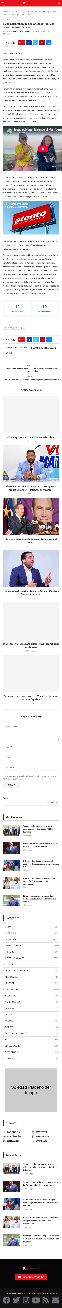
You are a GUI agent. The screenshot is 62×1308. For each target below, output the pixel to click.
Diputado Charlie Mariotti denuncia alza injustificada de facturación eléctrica (31, 593)
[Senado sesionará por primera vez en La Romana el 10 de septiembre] (11, 848)
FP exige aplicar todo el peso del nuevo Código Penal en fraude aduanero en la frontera (40, 899)
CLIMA (32, 927)
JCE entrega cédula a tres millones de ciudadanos (31, 437)
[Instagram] (26, 1300)
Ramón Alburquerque (14, 328)
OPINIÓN (32, 1008)
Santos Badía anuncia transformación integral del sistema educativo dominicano (39, 881)
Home (5, 11)
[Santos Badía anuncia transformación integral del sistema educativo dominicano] (11, 883)
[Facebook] (6, 1300)
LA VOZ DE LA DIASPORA (32, 970)
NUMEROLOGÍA (32, 1002)
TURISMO (32, 1058)
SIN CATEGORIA (32, 1046)
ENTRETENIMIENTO (32, 945)
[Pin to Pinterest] (42, 42)
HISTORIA (32, 952)
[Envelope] (55, 1300)
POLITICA (18, 11)
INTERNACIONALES (32, 958)
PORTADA (32, 1027)
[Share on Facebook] (29, 42)
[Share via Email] (48, 42)
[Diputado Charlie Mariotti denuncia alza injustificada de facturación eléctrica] (31, 568)
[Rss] (45, 1300)
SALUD (32, 1039)
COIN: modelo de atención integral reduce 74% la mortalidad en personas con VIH (41, 864)
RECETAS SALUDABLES (32, 1033)
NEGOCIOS (32, 995)
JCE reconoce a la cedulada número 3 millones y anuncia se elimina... (31, 645)
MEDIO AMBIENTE (32, 977)
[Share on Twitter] (35, 42)
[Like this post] (22, 42)
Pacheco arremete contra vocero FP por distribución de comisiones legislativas (31, 698)
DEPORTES (32, 933)
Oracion (32, 1014)
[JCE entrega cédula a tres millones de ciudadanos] (31, 414)
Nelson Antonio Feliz (22, 31)
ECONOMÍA (32, 939)
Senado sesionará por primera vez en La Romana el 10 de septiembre (40, 845)
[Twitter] (16, 1300)
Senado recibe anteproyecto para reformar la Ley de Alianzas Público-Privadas (38, 829)
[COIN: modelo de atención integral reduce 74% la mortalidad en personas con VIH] (11, 865)
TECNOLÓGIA (32, 1052)
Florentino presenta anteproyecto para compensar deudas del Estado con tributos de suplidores (31, 488)
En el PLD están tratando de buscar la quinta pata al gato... (31, 540)
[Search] (59, 3)
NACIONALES (32, 989)
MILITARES (32, 983)
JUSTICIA (32, 964)
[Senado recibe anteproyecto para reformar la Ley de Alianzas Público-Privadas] (11, 830)
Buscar (6, 798)
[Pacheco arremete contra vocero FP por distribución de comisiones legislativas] (31, 673)
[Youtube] (36, 1300)
